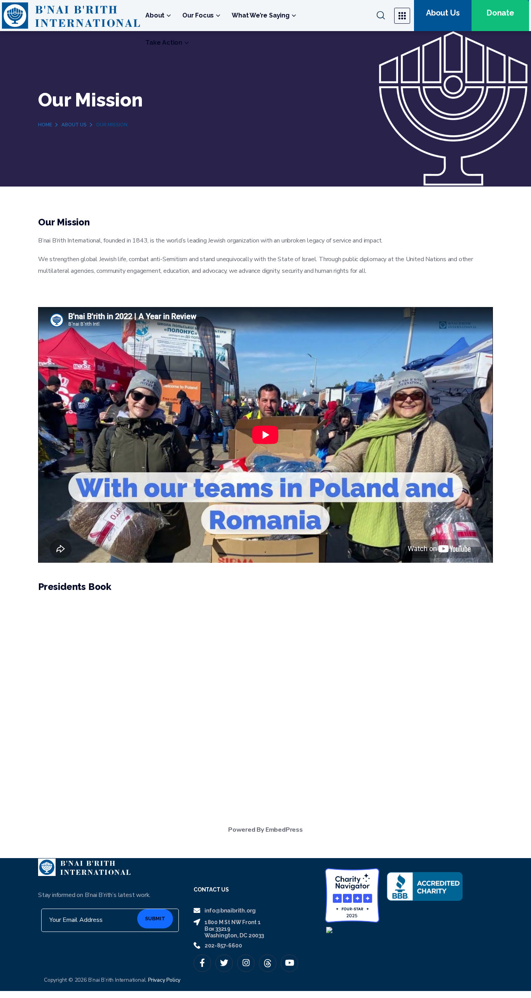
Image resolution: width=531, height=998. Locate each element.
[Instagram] (246, 963)
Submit (155, 918)
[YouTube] (289, 963)
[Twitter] (224, 963)
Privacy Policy (164, 980)
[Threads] (267, 963)
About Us (74, 125)
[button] (380, 15)
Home (45, 125)
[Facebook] (202, 963)
